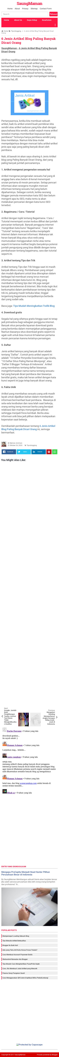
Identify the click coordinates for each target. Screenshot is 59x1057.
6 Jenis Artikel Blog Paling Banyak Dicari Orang (28, 40)
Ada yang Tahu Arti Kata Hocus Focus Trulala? (19, 950)
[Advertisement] (29, 588)
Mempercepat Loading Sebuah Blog (15, 936)
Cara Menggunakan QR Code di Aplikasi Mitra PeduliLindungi (25, 978)
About (17, 9)
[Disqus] (29, 760)
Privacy (25, 9)
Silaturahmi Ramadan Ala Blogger (15, 959)
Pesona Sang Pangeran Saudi (13, 973)
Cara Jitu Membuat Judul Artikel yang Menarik (19, 969)
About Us (18, 20)
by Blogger (54, 1055)
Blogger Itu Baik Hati (10, 945)
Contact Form (46, 9)
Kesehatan (46, 20)
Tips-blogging (32, 445)
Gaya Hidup (32, 20)
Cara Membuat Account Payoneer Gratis (17, 955)
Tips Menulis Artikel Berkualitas (14, 941)
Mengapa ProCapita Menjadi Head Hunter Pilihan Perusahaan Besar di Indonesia (25, 873)
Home (9, 9)
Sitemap (34, 9)
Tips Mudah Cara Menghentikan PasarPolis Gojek (21, 964)
